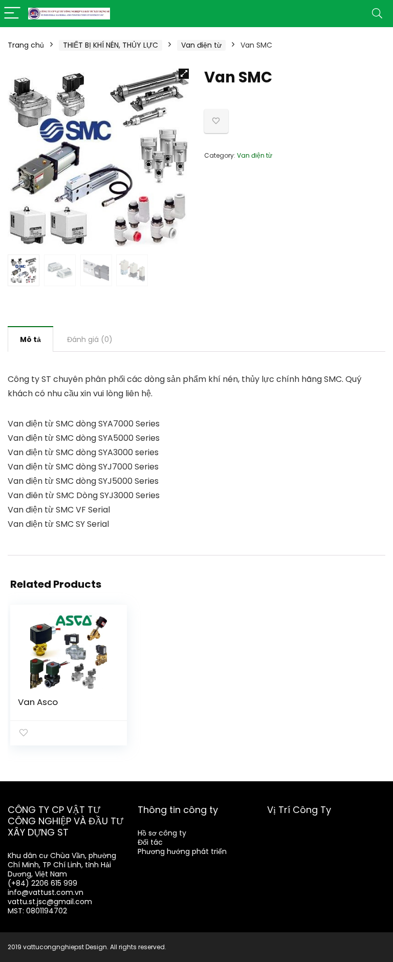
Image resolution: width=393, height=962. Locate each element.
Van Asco (38, 702)
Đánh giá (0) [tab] (90, 339)
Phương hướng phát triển (182, 851)
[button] (184, 74)
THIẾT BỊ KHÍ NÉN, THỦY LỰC (110, 45)
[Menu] (12, 13)
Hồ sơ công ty (162, 833)
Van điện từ (201, 45)
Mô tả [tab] (30, 339)
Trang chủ (26, 45)
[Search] (377, 13)
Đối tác (150, 842)
